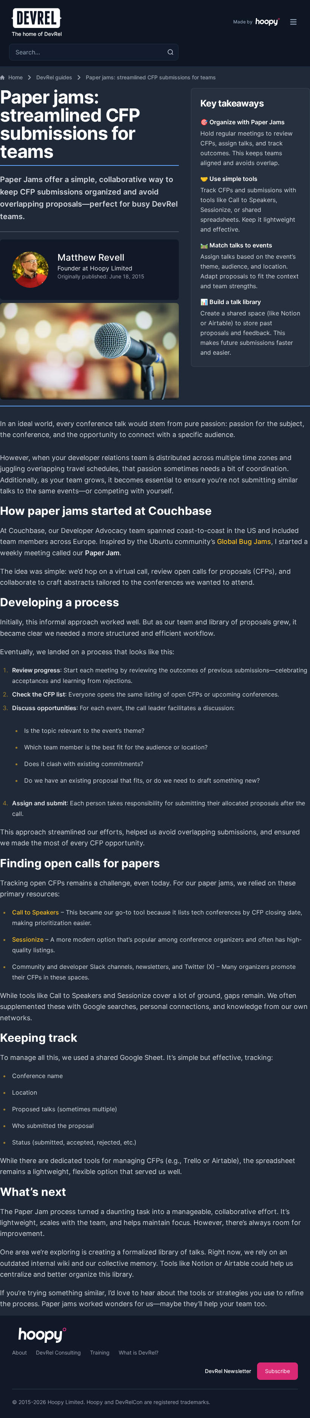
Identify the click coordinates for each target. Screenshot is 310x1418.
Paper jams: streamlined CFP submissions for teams (151, 77)
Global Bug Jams (244, 541)
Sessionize (27, 939)
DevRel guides (54, 77)
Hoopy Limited (66, 1402)
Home (15, 77)
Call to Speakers (35, 912)
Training (100, 1352)
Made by (243, 22)
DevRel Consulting (58, 1352)
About (19, 1352)
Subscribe (277, 1371)
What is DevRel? (138, 1352)
